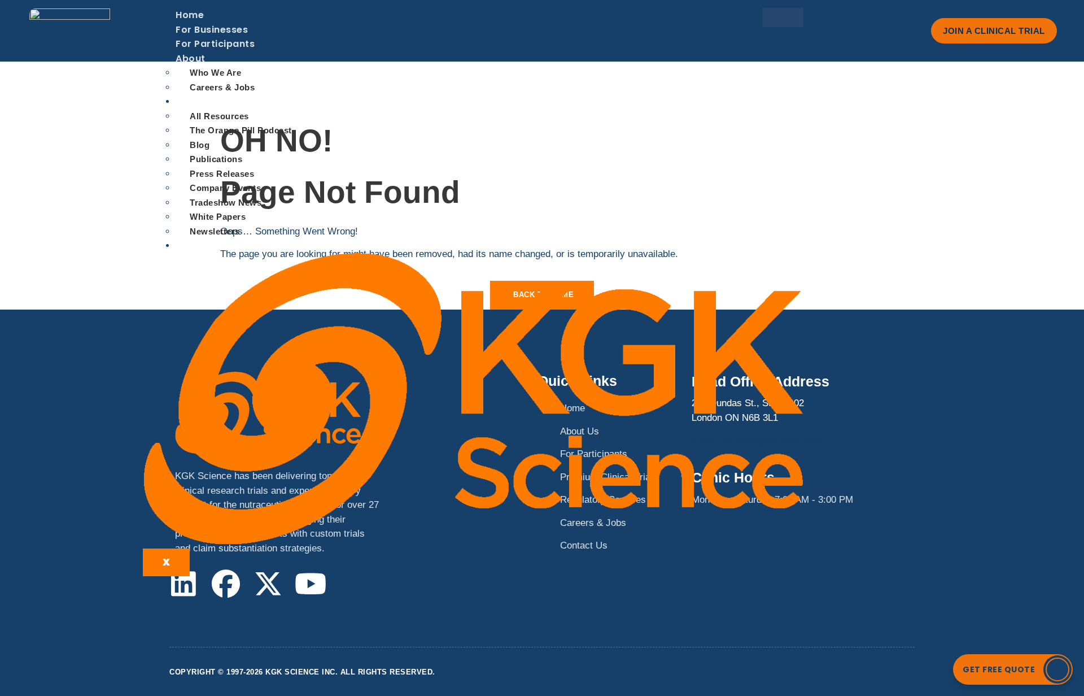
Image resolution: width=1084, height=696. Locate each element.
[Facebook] (226, 583)
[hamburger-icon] (783, 17)
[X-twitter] (268, 583)
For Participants (215, 43)
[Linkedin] (183, 583)
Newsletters (215, 231)
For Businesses (212, 29)
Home (190, 14)
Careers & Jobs (222, 87)
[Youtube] (310, 583)
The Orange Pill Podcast (241, 130)
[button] (1013, 669)
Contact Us (203, 245)
